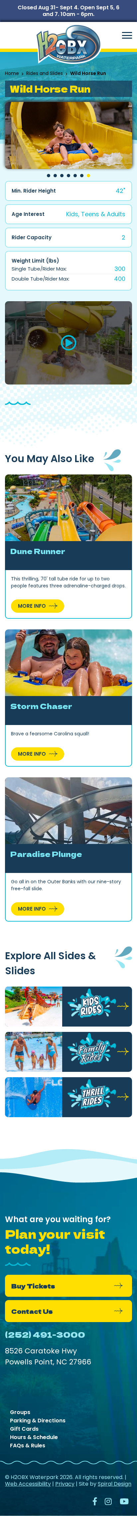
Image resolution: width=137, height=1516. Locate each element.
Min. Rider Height (34, 191)
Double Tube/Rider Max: (40, 279)
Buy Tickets (33, 1285)
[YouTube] (124, 1502)
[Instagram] (108, 1502)
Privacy (64, 1484)
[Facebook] (95, 1502)
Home (12, 73)
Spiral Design (114, 1484)
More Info (32, 605)
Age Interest (28, 214)
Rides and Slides (44, 73)
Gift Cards (24, 1429)
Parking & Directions (38, 1420)
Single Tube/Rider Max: (39, 269)
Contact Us (32, 1311)
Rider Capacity (32, 237)
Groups (20, 1412)
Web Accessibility (28, 1484)
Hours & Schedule (34, 1437)
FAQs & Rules (27, 1445)
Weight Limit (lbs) (35, 261)
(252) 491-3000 (45, 1334)
